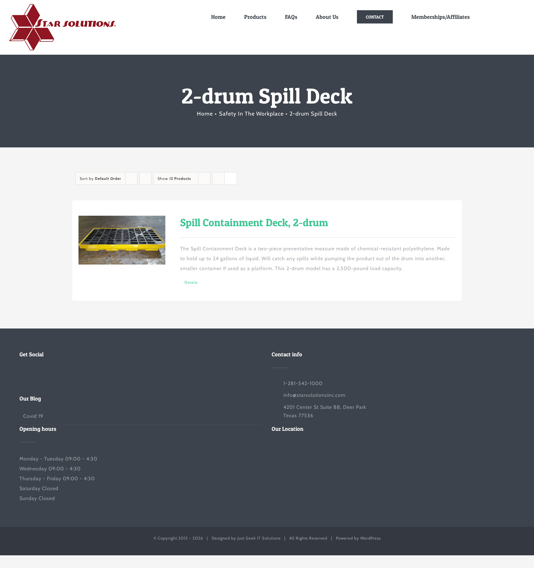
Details (191, 282)
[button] (513, 16)
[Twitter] (21, 372)
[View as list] (231, 178)
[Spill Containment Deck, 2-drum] (121, 240)
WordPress (370, 538)
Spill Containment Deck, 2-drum (254, 222)
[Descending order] (145, 178)
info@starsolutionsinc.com (314, 395)
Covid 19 (33, 416)
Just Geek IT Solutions (259, 538)
